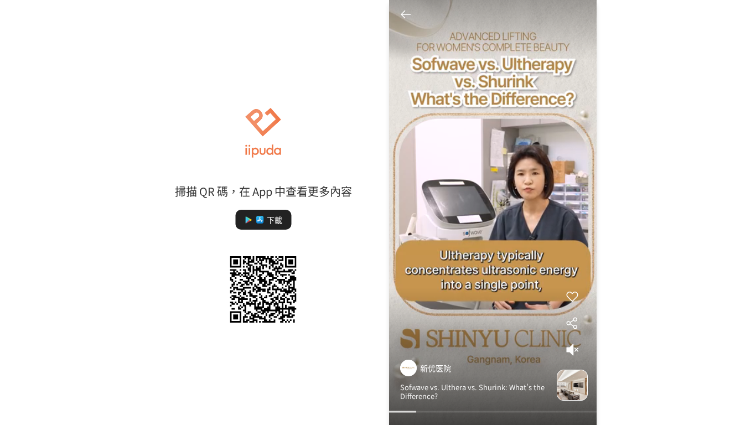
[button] (263, 220)
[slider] (493, 413)
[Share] (572, 323)
